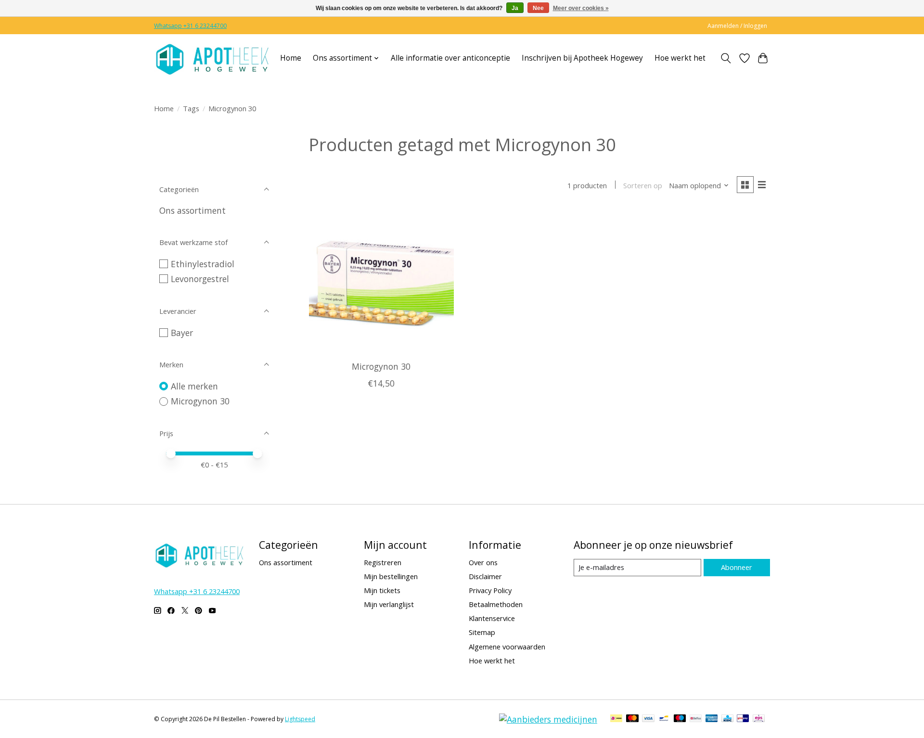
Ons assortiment (192, 210)
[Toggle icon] (726, 58)
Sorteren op (642, 185)
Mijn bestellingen (391, 576)
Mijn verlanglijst (389, 604)
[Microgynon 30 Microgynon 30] (381, 281)
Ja (515, 8)
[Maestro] (680, 719)
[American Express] (712, 719)
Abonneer (736, 567)
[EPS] (759, 719)
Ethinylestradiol (202, 264)
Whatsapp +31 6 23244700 (190, 26)
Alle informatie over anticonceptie (450, 58)
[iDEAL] (616, 719)
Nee (538, 8)
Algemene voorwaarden (507, 646)
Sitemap (482, 632)
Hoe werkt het (680, 58)
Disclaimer (485, 576)
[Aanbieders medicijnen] (548, 719)
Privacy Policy (490, 590)
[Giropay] (743, 719)
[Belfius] (696, 719)
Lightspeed (300, 719)
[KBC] (727, 719)
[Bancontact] (664, 719)
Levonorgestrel (200, 279)
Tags (191, 108)
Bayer (182, 332)
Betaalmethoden (496, 604)
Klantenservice (492, 618)
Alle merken (194, 386)
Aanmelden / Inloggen (737, 26)
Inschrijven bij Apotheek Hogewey (582, 58)
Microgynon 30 (200, 401)
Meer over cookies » (581, 8)
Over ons (483, 562)
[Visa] (648, 719)
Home (290, 58)
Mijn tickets (382, 590)
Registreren (382, 562)
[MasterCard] (632, 719)
